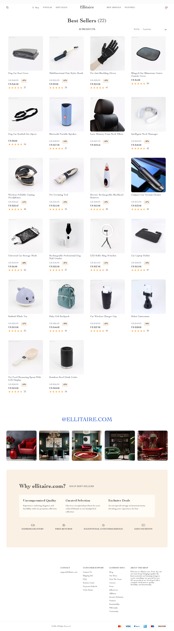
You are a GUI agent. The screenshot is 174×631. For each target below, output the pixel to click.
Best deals (61, 8)
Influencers (113, 590)
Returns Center (89, 583)
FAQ (85, 579)
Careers (112, 583)
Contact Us (87, 572)
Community (113, 611)
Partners (112, 601)
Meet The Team (115, 579)
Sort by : (137, 29)
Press (111, 586)
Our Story (113, 576)
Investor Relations (116, 597)
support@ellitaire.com (68, 572)
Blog (111, 572)
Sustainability (114, 604)
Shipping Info (88, 576)
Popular (47, 8)
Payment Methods (90, 586)
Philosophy (113, 608)
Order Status (88, 590)
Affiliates (112, 594)
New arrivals (114, 8)
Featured (130, 8)
